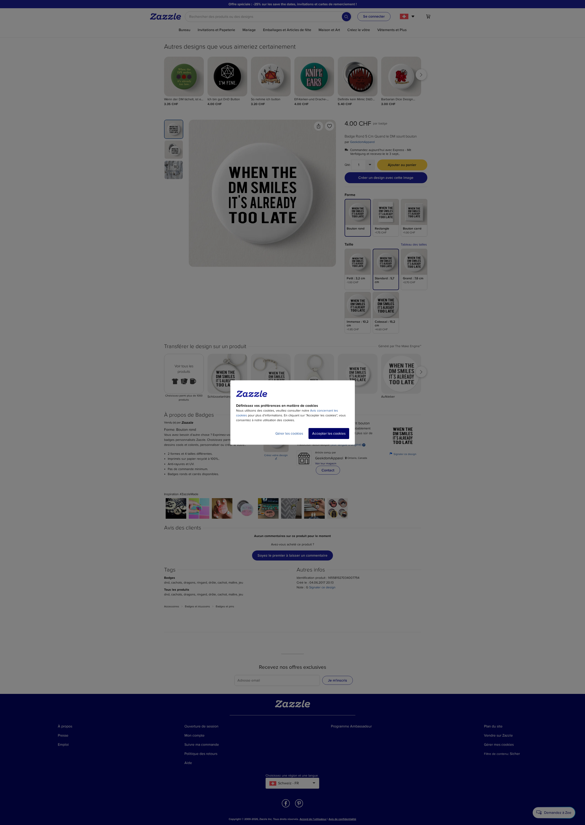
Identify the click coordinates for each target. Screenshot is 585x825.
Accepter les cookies (329, 433)
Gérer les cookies (289, 433)
